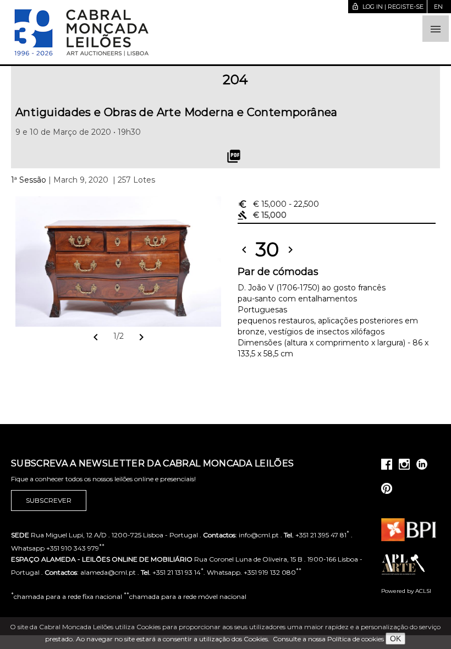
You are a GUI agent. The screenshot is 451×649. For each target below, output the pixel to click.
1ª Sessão (28, 180)
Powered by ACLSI (406, 591)
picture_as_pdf (233, 156)
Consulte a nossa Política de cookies (328, 639)
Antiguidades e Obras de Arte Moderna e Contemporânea (176, 112)
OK (395, 638)
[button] (435, 28)
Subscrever (49, 500)
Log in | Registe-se (387, 6)
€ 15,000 (278, 204)
